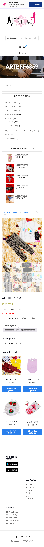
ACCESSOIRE (11, 102)
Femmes (9, 134)
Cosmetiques (11, 110)
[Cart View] (24, 47)
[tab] (10, 325)
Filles (11, 121)
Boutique (16, 212)
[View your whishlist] (20, 47)
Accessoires (10, 106)
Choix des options (32, 389)
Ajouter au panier (11, 389)
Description (10, 325)
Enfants (8, 118)
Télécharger (35, 4)
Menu (23, 53)
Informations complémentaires (20, 329)
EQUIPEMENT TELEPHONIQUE (20, 130)
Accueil (7, 212)
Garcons (13, 125)
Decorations (11, 114)
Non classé (10, 138)
